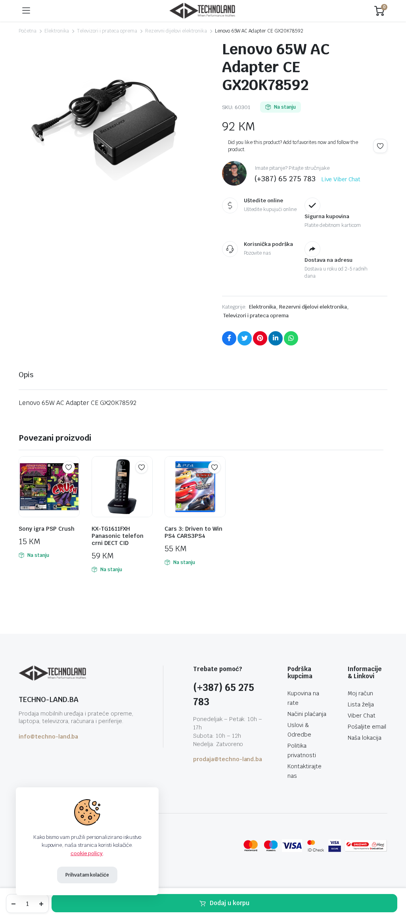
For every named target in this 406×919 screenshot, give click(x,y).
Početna (27, 31)
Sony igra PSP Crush (47, 528)
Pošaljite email (367, 726)
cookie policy (87, 853)
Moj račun (360, 693)
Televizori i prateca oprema (107, 31)
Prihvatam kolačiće (87, 875)
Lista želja (361, 704)
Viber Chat (361, 715)
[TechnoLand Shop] (202, 11)
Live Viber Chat (341, 179)
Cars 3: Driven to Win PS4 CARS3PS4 (193, 532)
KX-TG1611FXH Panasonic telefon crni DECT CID (118, 536)
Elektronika (56, 31)
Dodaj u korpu (229, 903)
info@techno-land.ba (48, 736)
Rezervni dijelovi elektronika (176, 31)
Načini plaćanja (306, 714)
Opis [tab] (26, 374)
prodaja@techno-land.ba (227, 759)
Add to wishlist (380, 146)
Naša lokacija (364, 737)
